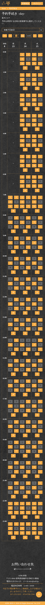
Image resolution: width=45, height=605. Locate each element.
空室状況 (25, 3)
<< (5, 36)
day (22, 36)
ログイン (37, 3)
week (29, 36)
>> (40, 36)
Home (4, 8)
